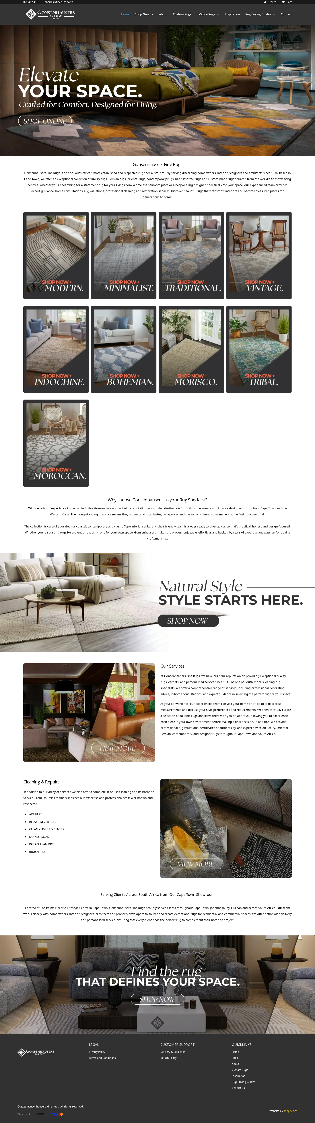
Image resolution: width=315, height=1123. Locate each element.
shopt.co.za (291, 1111)
